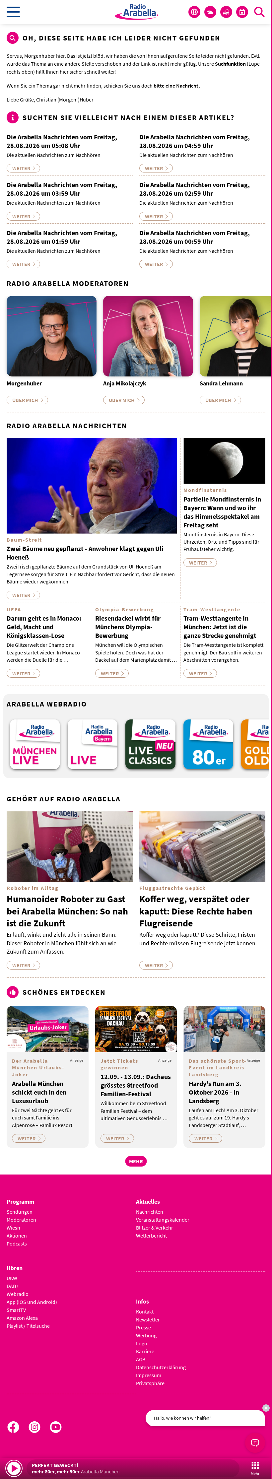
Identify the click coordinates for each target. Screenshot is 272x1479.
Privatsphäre (150, 1383)
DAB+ (13, 1286)
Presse (143, 1327)
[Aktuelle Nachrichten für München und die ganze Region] (194, 12)
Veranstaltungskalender (162, 1219)
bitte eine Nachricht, (177, 85)
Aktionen (17, 1235)
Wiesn (13, 1227)
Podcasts (17, 1243)
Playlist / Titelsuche (28, 1325)
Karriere (145, 1351)
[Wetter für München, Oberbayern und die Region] (210, 12)
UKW (12, 1278)
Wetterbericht (151, 1235)
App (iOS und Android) (32, 1302)
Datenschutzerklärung (161, 1367)
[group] (35, 744)
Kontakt (145, 1311)
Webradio (18, 1294)
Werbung (146, 1335)
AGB (140, 1359)
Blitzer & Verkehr (154, 1227)
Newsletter (148, 1319)
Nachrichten (149, 1211)
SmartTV (16, 1310)
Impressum (148, 1375)
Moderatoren (21, 1219)
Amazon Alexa (22, 1317)
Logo (141, 1343)
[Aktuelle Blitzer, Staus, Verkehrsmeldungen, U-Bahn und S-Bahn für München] (226, 12)
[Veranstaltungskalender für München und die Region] (242, 12)
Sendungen (20, 1211)
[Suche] (259, 12)
